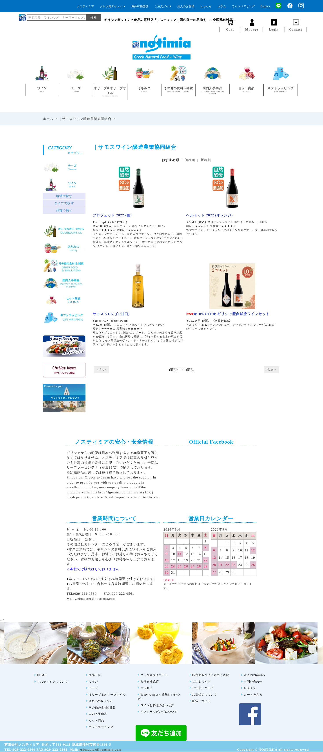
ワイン (93, 681)
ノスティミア (85, 6)
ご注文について (203, 688)
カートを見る (253, 694)
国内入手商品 (98, 714)
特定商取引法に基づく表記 (210, 675)
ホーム (48, 119)
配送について (201, 701)
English (265, 6)
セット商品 (96, 720)
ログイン (250, 688)
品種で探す (64, 210)
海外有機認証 (140, 6)
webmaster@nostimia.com (95, 598)
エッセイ (206, 6)
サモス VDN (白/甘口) (111, 314)
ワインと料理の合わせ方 (157, 705)
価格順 (190, 160)
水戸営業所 (77, 549)
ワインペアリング (243, 6)
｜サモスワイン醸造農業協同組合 (85, 119)
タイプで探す (64, 203)
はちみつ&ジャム (101, 701)
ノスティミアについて (52, 681)
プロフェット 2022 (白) (112, 215)
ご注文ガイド (163, 6)
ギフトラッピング (101, 726)
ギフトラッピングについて (158, 711)
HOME (41, 675)
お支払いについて (204, 694)
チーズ (93, 688)
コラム (222, 6)
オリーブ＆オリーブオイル (107, 694)
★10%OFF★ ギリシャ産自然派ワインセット (231, 314)
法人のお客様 (185, 6)
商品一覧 (95, 675)
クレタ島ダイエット (113, 6)
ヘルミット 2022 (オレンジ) (209, 215)
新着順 (205, 160)
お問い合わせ (253, 681)
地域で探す (64, 196)
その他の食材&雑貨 (102, 707)
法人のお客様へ (254, 675)
